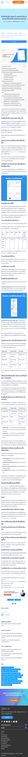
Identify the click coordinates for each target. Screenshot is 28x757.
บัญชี (15, 33)
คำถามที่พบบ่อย (4, 742)
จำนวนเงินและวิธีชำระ (8, 77)
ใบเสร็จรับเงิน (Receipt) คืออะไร (9, 68)
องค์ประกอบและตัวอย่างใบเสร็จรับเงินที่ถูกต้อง (12, 72)
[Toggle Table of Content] (23, 66)
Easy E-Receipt (17, 669)
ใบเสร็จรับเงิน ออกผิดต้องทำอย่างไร (12, 103)
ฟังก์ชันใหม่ (4, 679)
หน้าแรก (2, 731)
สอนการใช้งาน (18, 681)
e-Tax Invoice (10, 667)
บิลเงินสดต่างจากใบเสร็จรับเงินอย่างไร (12, 83)
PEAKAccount (16, 21)
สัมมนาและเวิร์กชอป (5, 738)
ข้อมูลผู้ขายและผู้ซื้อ (8, 74)
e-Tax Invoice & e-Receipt (7, 669)
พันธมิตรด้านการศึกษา (6, 677)
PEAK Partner (9, 671)
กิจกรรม (15, 671)
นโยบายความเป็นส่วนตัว (6, 745)
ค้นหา (15, 41)
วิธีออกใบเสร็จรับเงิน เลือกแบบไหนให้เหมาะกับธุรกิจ (13, 85)
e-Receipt (4, 667)
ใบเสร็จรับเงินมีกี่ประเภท (7, 81)
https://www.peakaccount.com (11, 581)
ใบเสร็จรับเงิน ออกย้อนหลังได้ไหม (11, 101)
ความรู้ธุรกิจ (10, 599)
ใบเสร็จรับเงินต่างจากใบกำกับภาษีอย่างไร (11, 87)
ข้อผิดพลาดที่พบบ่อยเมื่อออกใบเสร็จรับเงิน (11, 89)
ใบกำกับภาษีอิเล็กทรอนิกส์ (6, 685)
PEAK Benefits (4, 735)
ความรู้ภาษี (13, 675)
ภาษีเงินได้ (10, 679)
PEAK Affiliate (4, 736)
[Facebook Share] (13, 604)
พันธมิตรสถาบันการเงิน (16, 677)
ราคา (2, 733)
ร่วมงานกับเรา (4, 743)
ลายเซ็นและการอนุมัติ (8, 79)
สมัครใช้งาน (4, 681)
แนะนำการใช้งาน (12, 683)
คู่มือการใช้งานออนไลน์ (5, 740)
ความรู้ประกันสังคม (5, 675)
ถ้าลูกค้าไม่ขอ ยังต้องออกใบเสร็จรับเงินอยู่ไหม (14, 100)
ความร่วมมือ (4, 673)
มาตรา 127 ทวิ (14, 152)
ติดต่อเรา (7, 717)
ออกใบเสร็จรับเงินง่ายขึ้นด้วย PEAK (12, 94)
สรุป (3, 92)
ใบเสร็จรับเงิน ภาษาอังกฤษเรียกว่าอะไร (12, 105)
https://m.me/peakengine (17, 587)
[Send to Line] (15, 604)
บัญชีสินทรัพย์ (19, 675)
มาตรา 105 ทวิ (6, 486)
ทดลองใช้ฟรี (18, 2)
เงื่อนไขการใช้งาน (4, 747)
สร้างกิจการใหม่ (11, 681)
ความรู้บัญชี (18, 599)
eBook (3, 671)
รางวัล (15, 679)
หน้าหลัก (3, 33)
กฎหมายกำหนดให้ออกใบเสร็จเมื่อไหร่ (10, 70)
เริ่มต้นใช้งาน (4, 683)
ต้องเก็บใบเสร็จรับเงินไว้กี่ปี (8, 90)
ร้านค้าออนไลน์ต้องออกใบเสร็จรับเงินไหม (13, 98)
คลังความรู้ (9, 33)
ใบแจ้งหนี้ (9, 127)
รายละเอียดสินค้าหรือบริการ (10, 76)
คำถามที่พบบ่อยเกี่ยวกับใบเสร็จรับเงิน (10, 96)
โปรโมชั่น (18, 683)
